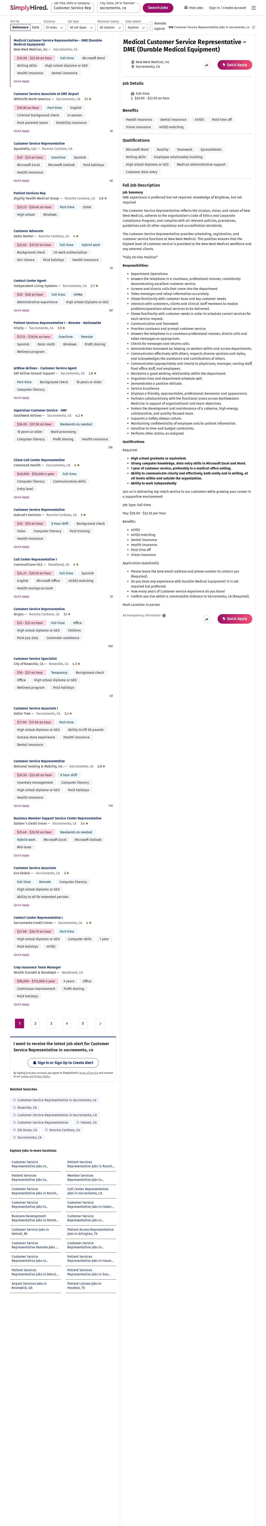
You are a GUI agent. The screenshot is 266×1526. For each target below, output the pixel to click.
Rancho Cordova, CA (64, 1130)
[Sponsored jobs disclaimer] (253, 27)
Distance (49, 21)
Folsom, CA (89, 1122)
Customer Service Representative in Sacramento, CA (57, 1115)
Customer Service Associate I (36, 708)
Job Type (73, 21)
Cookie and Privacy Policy (35, 1076)
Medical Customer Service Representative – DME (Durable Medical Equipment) (58, 42)
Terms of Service (88, 1073)
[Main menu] (253, 7)
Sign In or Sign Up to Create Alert (65, 1062)
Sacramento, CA (29, 1137)
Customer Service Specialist (35, 659)
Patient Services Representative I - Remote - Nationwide (57, 323)
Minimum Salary (108, 21)
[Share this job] (207, 65)
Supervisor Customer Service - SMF (40, 410)
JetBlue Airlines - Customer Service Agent (45, 368)
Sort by (14, 21)
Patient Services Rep (30, 193)
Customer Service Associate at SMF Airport (46, 94)
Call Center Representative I (35, 559)
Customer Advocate (28, 231)
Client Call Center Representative (39, 460)
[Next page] (100, 1023)
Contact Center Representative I (38, 918)
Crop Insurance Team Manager (37, 967)
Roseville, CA (27, 1108)
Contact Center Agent (30, 281)
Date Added (133, 21)
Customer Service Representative (39, 143)
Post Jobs (196, 8)
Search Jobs (158, 7)
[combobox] (72, 8)
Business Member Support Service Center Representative (57, 818)
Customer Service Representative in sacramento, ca (56, 1100)
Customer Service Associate (35, 868)
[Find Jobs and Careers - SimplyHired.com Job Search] (29, 8)
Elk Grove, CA (27, 1130)
